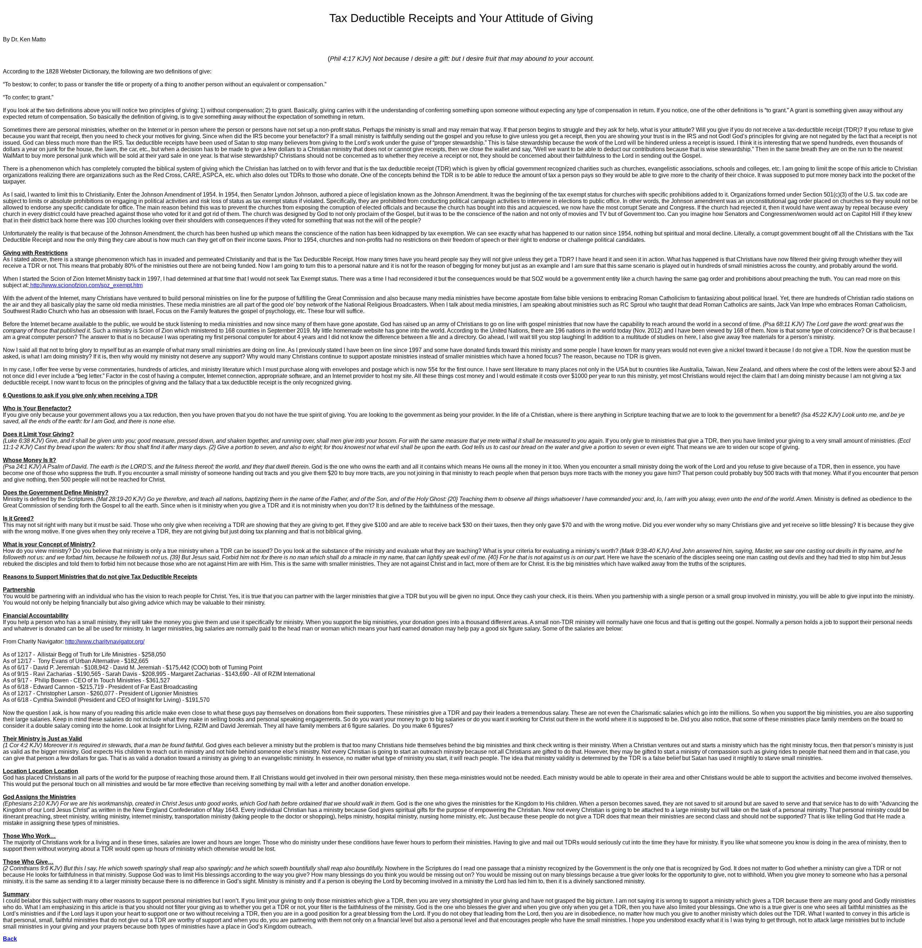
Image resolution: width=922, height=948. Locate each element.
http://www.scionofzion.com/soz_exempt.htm (86, 285)
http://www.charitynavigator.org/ (104, 641)
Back (10, 939)
